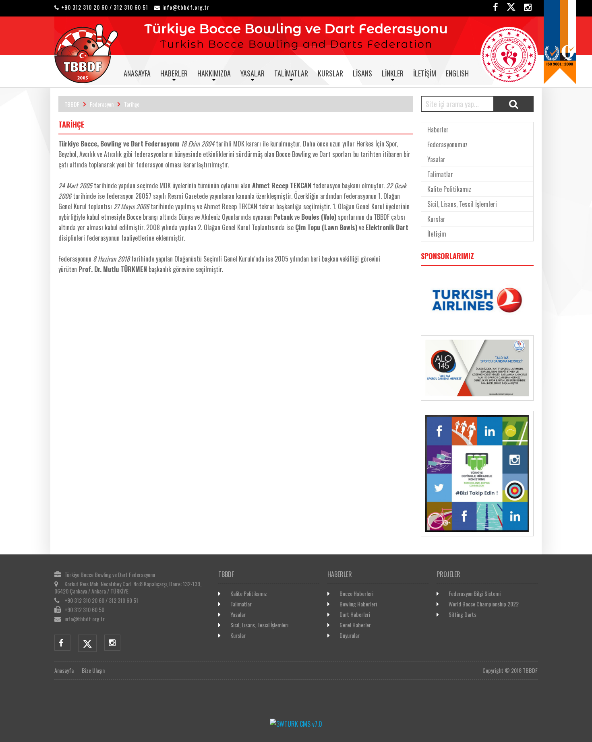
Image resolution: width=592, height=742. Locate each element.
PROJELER (448, 574)
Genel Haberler (355, 624)
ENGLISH (457, 73)
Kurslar (330, 73)
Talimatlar (291, 73)
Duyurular (349, 635)
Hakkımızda (214, 73)
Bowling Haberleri (358, 604)
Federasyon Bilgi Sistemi (475, 593)
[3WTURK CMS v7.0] (296, 724)
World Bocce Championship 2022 (484, 604)
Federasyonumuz (447, 144)
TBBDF (71, 104)
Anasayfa (137, 73)
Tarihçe (131, 104)
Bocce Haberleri (356, 593)
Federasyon (102, 104)
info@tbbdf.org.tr (185, 7)
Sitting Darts (462, 614)
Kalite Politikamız (449, 189)
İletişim (424, 73)
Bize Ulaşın (93, 670)
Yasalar (252, 73)
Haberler (174, 73)
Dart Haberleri (354, 614)
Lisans (362, 73)
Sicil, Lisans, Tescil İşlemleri (462, 204)
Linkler (393, 73)
